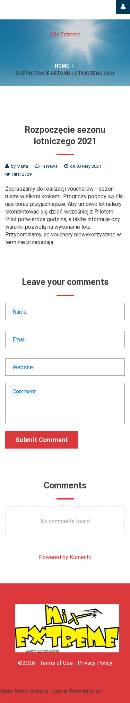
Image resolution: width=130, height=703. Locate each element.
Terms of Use (56, 663)
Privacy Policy (95, 663)
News (52, 166)
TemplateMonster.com (27, 699)
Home (62, 66)
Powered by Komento (65, 557)
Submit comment (42, 439)
